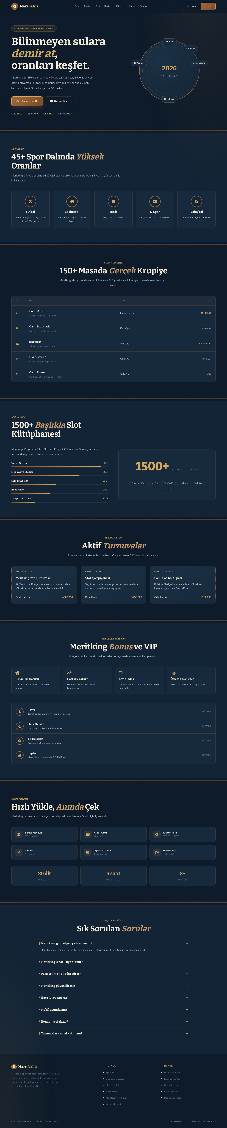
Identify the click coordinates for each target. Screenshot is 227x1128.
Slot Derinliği (113, 1085)
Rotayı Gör (60, 101)
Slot (98, 6)
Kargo (132, 6)
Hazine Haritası (113, 1091)
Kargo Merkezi (113, 1104)
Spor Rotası (112, 1072)
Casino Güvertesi (115, 1079)
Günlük (143, 6)
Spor (77, 6)
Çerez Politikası (172, 1091)
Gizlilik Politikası (172, 1072)
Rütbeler (120, 6)
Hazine (107, 6)
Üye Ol (208, 6)
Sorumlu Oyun (171, 1085)
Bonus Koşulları (172, 1097)
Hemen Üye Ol (29, 101)
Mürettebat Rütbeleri (116, 1097)
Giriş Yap (191, 6)
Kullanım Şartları (172, 1079)
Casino (87, 6)
